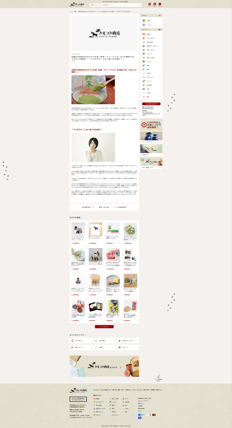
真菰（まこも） (79, 347)
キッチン (149, 61)
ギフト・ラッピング (137, 389)
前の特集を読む (87, 207)
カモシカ (125, 347)
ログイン (140, 411)
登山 (148, 89)
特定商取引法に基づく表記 (144, 398)
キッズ (149, 81)
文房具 (101, 347)
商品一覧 (114, 389)
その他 (149, 93)
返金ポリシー (159, 389)
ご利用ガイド (128, 389)
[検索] (140, 5)
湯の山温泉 (102, 340)
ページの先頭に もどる (158, 380)
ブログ (149, 25)
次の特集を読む (122, 207)
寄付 (148, 96)
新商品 (149, 34)
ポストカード (150, 77)
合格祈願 (149, 85)
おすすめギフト (79, 340)
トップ (71, 11)
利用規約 (153, 389)
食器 (148, 65)
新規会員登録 (141, 408)
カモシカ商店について (106, 389)
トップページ (96, 389)
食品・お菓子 (150, 57)
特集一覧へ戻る (104, 207)
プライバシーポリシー (143, 401)
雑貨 (148, 69)
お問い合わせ (152, 104)
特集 (75, 11)
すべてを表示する (104, 326)
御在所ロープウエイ (128, 340)
